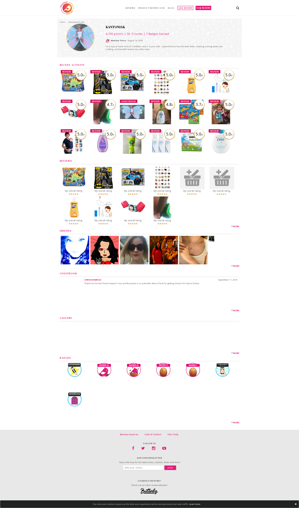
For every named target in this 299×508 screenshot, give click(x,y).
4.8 (169, 104)
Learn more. (195, 504)
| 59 (133, 34)
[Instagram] (154, 448)
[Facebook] (133, 448)
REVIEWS (130, 8)
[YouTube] (164, 448)
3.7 (199, 104)
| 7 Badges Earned (156, 34)
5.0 (81, 74)
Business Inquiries (129, 434)
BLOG (171, 8)
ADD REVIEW (185, 8)
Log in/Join (203, 7)
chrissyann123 (92, 279)
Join (170, 467)
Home (62, 22)
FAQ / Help (173, 434)
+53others (212, 244)
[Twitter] (143, 448)
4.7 (110, 104)
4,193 (114, 34)
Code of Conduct (153, 434)
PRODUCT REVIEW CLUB (151, 8)
